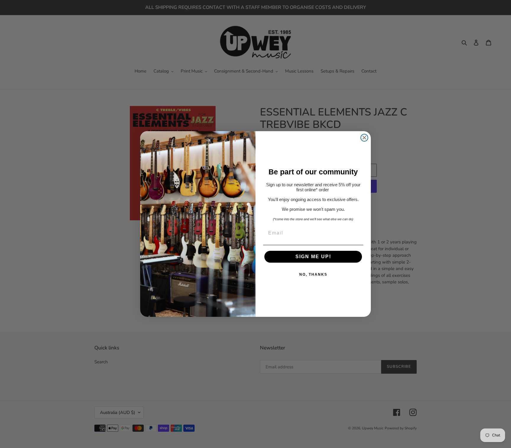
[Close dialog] (364, 137)
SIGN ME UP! (313, 256)
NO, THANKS (313, 274)
